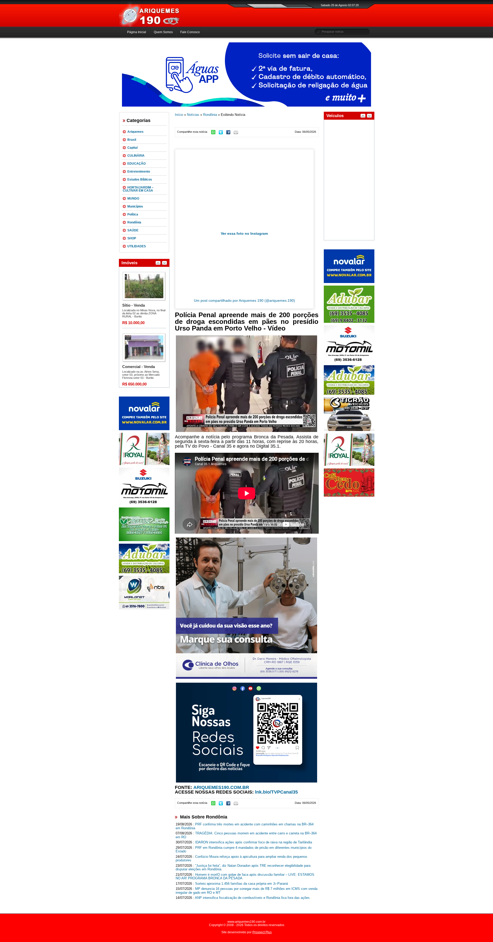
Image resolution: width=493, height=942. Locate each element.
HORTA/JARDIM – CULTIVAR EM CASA (138, 189)
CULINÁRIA (136, 155)
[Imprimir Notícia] (237, 133)
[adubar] (144, 572)
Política (132, 214)
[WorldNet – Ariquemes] (144, 608)
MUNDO (133, 198)
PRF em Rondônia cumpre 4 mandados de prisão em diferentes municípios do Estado (243, 849)
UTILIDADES (136, 246)
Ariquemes (135, 132)
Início (179, 115)
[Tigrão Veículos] (349, 430)
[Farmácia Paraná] (144, 540)
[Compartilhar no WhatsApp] (214, 133)
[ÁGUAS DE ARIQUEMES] (246, 105)
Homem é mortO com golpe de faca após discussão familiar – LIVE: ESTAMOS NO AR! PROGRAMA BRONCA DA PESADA (245, 876)
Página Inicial (136, 32)
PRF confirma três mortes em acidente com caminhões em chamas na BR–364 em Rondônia (245, 826)
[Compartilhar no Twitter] (222, 133)
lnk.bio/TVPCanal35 (276, 792)
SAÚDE (132, 230)
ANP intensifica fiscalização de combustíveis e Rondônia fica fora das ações (252, 898)
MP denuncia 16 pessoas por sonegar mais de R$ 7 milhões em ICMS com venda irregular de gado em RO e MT (246, 890)
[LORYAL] (144, 464)
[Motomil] (144, 504)
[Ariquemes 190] (150, 25)
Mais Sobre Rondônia (203, 816)
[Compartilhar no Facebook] (229, 133)
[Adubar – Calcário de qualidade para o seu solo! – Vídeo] (349, 322)
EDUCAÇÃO (136, 163)
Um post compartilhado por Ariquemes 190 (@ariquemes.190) (244, 300)
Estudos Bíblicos (139, 179)
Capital (132, 147)
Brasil (131, 140)
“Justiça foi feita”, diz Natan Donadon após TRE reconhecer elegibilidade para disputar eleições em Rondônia (243, 867)
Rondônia (134, 222)
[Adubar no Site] (349, 393)
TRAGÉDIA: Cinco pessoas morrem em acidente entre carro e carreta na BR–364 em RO (246, 835)
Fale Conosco (190, 32)
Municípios (135, 206)
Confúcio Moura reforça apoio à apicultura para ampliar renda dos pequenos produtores (241, 858)
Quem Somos (163, 32)
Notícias (193, 115)
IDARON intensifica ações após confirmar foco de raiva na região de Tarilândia (253, 842)
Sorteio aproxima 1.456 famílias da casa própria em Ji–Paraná (241, 884)
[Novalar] (144, 429)
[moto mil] (349, 361)
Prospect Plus (262, 932)
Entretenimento (138, 171)
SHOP (131, 238)
